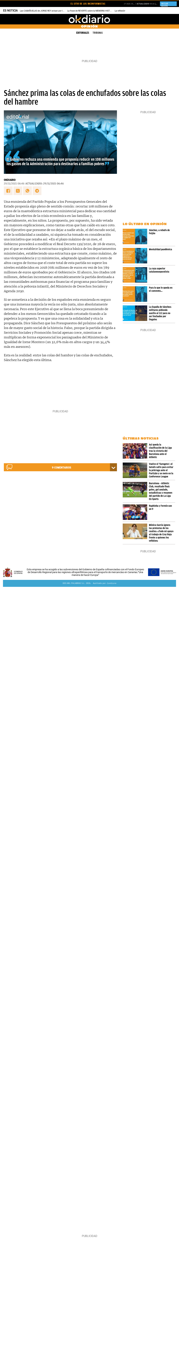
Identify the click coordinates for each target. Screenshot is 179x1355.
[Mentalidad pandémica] (136, 255)
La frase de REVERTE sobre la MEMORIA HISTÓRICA (91, 11)
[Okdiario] (89, 19)
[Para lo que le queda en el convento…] (136, 294)
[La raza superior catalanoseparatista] (136, 275)
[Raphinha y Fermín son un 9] (136, 512)
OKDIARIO (10, 179)
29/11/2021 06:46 (14, 183)
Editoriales (82, 32)
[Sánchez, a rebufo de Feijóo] (136, 236)
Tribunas (98, 32)
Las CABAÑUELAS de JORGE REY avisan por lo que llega (46, 11)
